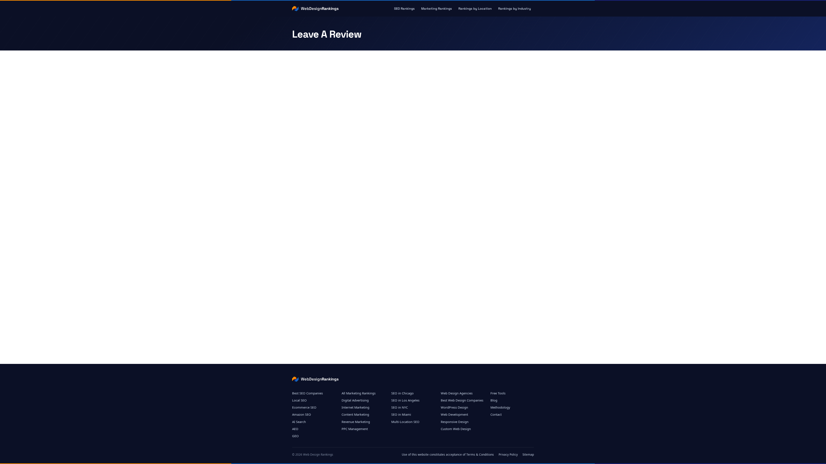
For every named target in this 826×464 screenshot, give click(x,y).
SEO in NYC (399, 407)
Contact (496, 414)
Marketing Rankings (436, 9)
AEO (295, 429)
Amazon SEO (301, 414)
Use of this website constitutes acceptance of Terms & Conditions (448, 454)
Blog (493, 400)
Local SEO (299, 400)
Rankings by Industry (514, 9)
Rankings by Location (475, 9)
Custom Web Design (456, 429)
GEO (295, 436)
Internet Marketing (355, 407)
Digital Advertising (355, 400)
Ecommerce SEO (304, 407)
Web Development (454, 414)
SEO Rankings (404, 9)
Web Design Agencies (457, 393)
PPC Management (355, 429)
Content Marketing (355, 414)
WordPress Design (454, 407)
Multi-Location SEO (405, 422)
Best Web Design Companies (462, 400)
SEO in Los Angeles (405, 400)
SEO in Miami (401, 414)
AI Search (299, 422)
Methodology (500, 407)
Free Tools (497, 393)
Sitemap (528, 454)
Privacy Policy (508, 454)
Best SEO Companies (307, 393)
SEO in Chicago (402, 393)
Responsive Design (454, 422)
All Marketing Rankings (359, 393)
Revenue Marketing (356, 422)
